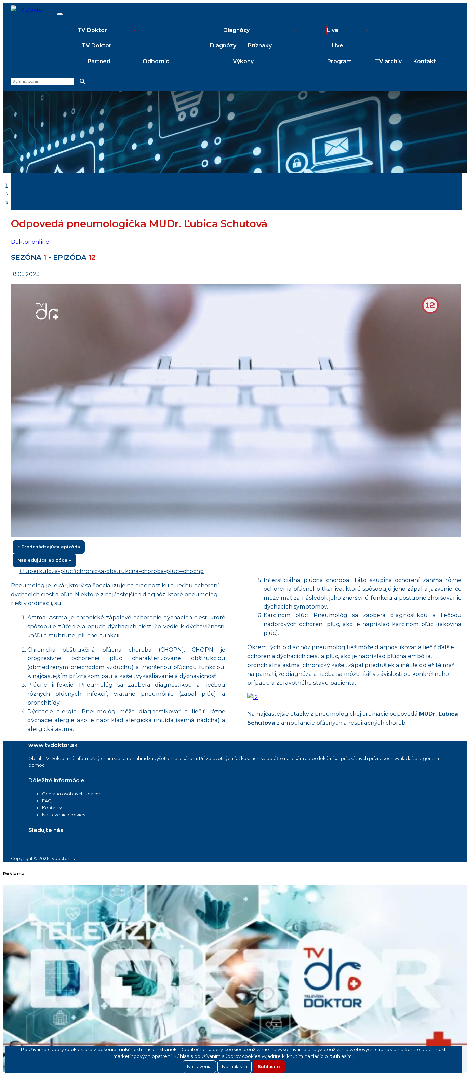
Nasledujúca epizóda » (44, 560)
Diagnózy (223, 45)
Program (339, 61)
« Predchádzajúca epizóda (48, 546)
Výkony (243, 61)
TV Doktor (96, 45)
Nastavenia (199, 1066)
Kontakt (424, 61)
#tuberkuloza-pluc (46, 571)
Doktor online (30, 203)
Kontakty (52, 807)
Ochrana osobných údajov (71, 793)
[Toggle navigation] (60, 14)
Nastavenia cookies (63, 814)
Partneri (99, 61)
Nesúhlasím (234, 1066)
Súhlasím (269, 1066)
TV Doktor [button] (92, 30)
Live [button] (332, 30)
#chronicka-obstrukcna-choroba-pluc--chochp (138, 571)
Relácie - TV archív (37, 194)
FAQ (47, 800)
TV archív (388, 61)
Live (337, 45)
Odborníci (157, 61)
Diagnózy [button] (236, 30)
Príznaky (260, 45)
